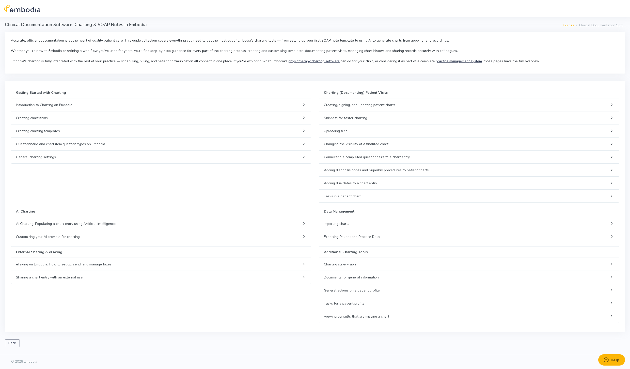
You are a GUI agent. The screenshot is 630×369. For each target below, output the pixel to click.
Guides (568, 25)
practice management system (459, 61)
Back (12, 343)
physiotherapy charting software (314, 61)
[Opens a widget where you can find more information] (611, 360)
